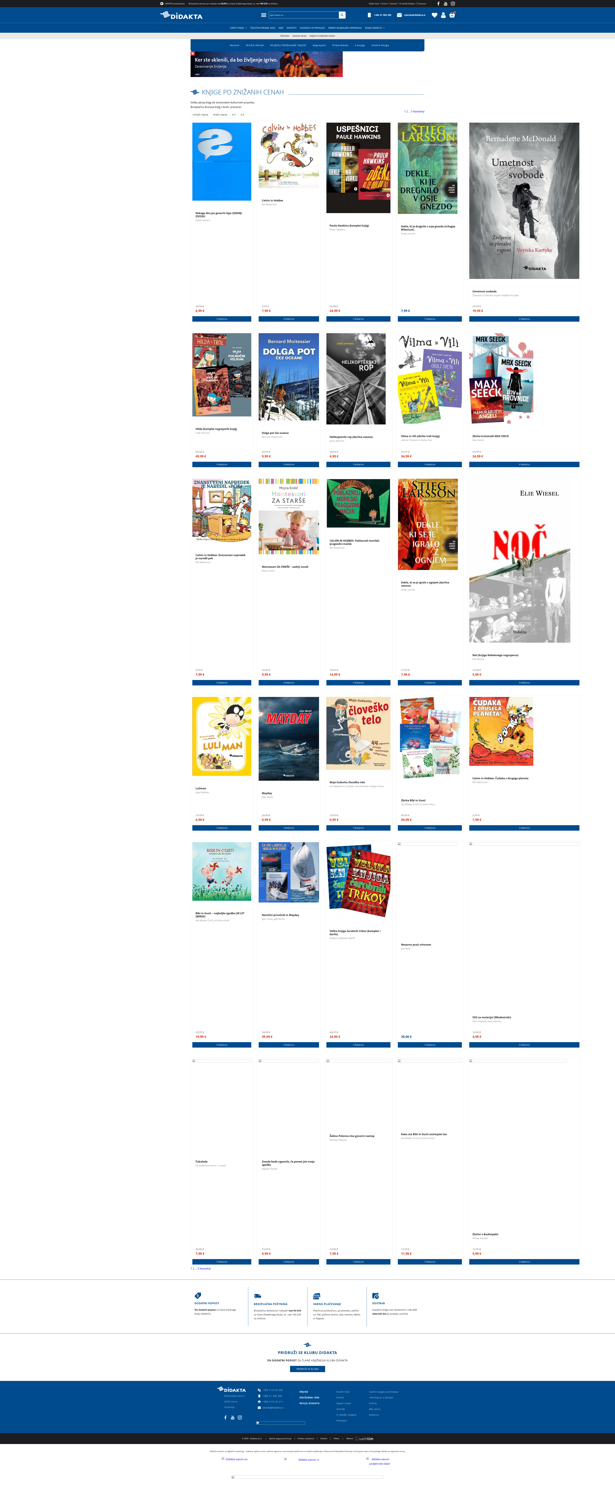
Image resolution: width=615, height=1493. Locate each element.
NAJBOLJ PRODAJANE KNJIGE (288, 45)
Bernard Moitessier (272, 436)
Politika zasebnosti (306, 1438)
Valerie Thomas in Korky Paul (416, 440)
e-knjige (360, 45)
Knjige (303, 1391)
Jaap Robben (202, 792)
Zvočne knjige (380, 45)
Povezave (341, 1420)
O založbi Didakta (346, 1414)
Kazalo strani (343, 1403)
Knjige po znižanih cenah (243, 92)
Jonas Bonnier (337, 440)
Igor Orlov (267, 918)
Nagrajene (319, 45)
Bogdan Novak (269, 1168)
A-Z (234, 114)
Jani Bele (405, 948)
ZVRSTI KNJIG (237, 27)
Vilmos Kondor (480, 1238)
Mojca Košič (268, 570)
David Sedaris (203, 220)
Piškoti (336, 1438)
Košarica (374, 1414)
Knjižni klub (342, 1391)
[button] (264, 15)
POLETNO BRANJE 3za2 (262, 27)
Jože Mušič (267, 797)
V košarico (222, 318)
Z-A (242, 114)
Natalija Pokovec (338, 1139)
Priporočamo (340, 45)
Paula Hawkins (337, 229)
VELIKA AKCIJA (255, 45)
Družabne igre (309, 1397)
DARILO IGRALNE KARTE (342, 938)
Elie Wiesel (478, 659)
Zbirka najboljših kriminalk (345, 27)
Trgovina (284, 36)
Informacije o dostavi (381, 1397)
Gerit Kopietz (479, 1021)
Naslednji (418, 111)
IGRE (281, 27)
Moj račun (375, 1409)
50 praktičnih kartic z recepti (211, 1165)
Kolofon (323, 1438)
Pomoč (340, 1397)
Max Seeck (478, 440)
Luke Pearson (203, 432)
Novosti (291, 27)
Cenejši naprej (200, 114)
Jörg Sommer (494, 1021)
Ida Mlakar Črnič (410, 804)
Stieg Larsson (408, 233)
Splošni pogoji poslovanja (383, 1391)
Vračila (373, 1403)
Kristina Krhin (427, 804)
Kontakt (340, 1409)
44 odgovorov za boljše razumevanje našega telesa (357, 786)
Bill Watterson (269, 204)
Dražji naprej (220, 114)
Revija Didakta (373, 27)
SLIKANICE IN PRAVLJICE (312, 27)
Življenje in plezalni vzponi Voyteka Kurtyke (495, 295)
